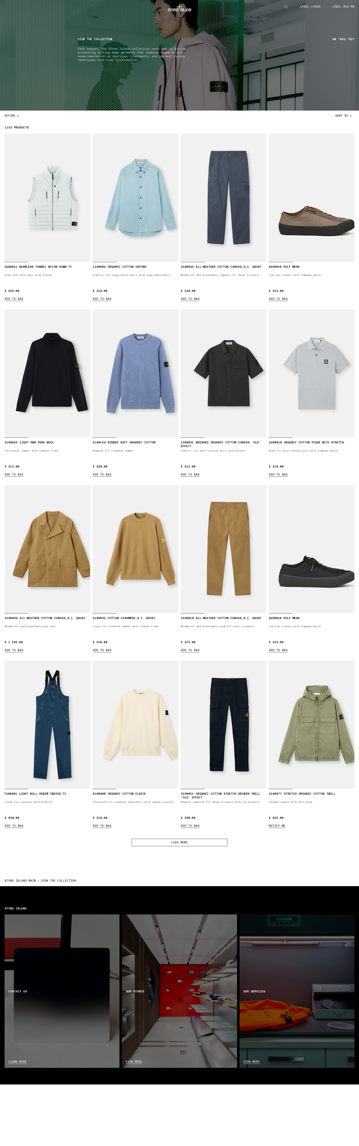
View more (134, 1062)
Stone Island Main (20, 881)
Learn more (17, 1062)
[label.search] (286, 6)
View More (251, 1062)
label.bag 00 (343, 7)
